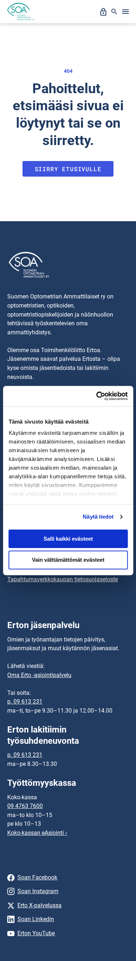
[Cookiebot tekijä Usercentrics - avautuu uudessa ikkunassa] (97, 396)
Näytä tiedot (98, 517)
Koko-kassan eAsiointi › (37, 832)
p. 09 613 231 (24, 701)
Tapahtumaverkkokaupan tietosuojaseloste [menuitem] (62, 579)
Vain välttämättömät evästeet (68, 560)
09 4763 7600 (25, 806)
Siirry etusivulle (68, 169)
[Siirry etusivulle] (20, 11)
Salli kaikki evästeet (68, 539)
